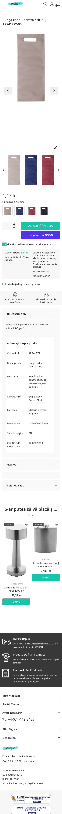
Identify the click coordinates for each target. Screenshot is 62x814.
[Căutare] (45, 4)
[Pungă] (14, 170)
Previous (8, 91)
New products (40, 261)
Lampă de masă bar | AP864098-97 (16, 589)
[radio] (7, 210)
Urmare (16, 602)
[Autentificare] (52, 4)
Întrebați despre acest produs (23, 284)
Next (54, 91)
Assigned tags (15, 485)
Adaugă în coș (40, 226)
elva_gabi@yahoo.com (23, 756)
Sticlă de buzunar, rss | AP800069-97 (45, 565)
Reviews (11, 464)
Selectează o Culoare (13, 201)
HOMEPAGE (49, 258)
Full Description (16, 314)
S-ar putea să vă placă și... (31, 509)
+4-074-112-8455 (21, 719)
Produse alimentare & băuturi (45, 265)
